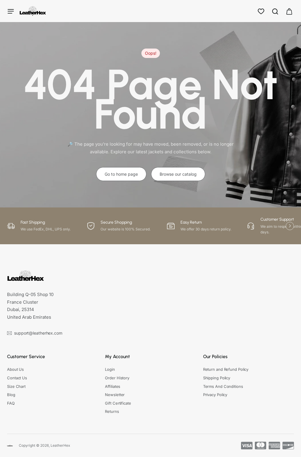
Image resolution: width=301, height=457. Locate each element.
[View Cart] (289, 11)
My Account (117, 356)
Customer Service (26, 356)
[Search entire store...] (275, 11)
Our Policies (215, 356)
